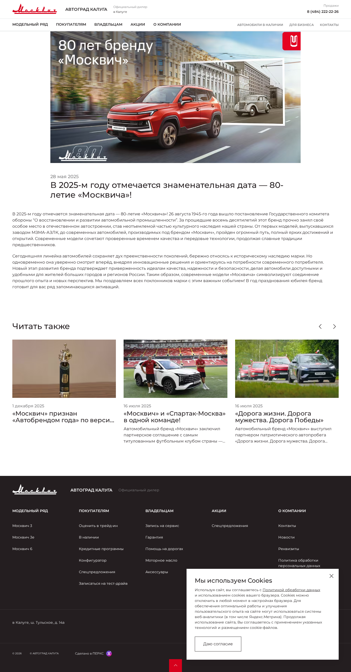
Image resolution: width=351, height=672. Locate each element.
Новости (286, 537)
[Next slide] (334, 326)
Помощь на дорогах (164, 548)
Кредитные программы (101, 548)
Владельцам (108, 24)
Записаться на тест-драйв (103, 583)
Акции (138, 24)
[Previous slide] (320, 326)
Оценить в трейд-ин (98, 525)
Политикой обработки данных (291, 590)
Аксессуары (156, 572)
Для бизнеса (301, 25)
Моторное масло (161, 560)
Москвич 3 (22, 525)
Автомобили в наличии (260, 25)
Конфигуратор (93, 560)
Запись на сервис (162, 525)
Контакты (329, 25)
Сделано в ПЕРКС (89, 653)
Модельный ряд (30, 24)
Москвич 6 (22, 548)
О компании (167, 24)
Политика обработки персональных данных (299, 563)
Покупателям (71, 24)
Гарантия (154, 537)
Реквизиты (288, 548)
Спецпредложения (97, 572)
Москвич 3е (23, 537)
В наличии (89, 537)
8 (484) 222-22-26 (323, 11)
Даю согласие (218, 643)
